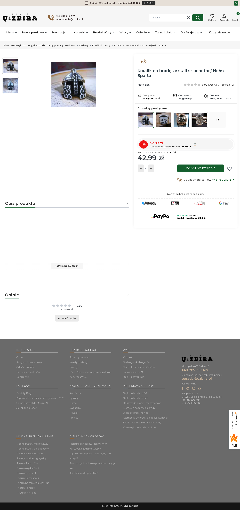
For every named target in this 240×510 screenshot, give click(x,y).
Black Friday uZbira (133, 376)
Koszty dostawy (79, 362)
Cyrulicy (74, 398)
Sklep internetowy (119, 505)
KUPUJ (147, 3)
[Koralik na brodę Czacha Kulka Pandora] (181, 120)
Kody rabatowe (78, 376)
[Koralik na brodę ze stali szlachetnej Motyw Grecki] (163, 119)
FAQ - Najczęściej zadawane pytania (90, 372)
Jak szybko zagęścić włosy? (85, 448)
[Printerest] (187, 388)
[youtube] (199, 388)
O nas (19, 357)
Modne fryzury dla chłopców (32, 448)
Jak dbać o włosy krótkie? (84, 473)
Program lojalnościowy (29, 362)
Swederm (75, 407)
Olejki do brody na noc (135, 412)
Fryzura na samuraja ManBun (32, 482)
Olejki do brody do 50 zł (136, 393)
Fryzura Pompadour (27, 478)
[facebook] (182, 388)
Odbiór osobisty (25, 367)
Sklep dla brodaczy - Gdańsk (139, 367)
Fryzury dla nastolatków (29, 453)
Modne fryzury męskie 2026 (32, 443)
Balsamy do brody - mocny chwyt (142, 403)
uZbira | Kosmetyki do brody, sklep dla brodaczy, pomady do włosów (39, 45)
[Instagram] (193, 388)
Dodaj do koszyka (200, 168)
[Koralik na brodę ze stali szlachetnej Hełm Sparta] (145, 119)
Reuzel (74, 412)
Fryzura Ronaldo (25, 487)
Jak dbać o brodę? (26, 407)
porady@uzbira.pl (197, 379)
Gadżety (83, 45)
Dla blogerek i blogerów (136, 362)
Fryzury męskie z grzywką (31, 458)
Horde (73, 403)
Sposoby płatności (80, 357)
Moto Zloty (144, 84)
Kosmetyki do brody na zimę (139, 427)
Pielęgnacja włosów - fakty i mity (88, 443)
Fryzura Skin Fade (26, 492)
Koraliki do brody (101, 45)
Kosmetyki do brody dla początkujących (145, 417)
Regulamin (22, 376)
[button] (197, 17)
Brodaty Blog (24, 393)
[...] (73, 84)
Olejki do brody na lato (135, 398)
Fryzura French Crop (27, 463)
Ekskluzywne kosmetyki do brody (142, 422)
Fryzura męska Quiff (27, 468)
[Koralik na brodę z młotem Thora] (199, 120)
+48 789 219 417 (223, 179)
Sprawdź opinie (132, 372)
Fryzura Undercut (26, 473)
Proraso (74, 417)
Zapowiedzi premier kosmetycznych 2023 (40, 398)
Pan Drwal (75, 393)
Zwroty (74, 367)
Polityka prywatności (28, 372)
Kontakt (127, 357)
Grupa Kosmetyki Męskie (30, 403)
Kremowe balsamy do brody (139, 407)
